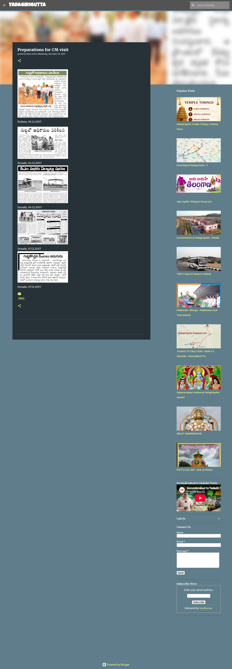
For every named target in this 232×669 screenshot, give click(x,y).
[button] (19, 61)
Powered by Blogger (118, 664)
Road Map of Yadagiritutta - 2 (192, 165)
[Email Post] (19, 295)
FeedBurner (206, 608)
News (21, 298)
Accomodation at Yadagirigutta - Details (198, 237)
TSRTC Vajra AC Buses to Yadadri (194, 274)
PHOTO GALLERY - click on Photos (194, 470)
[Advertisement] (166, 181)
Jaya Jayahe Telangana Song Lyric (194, 201)
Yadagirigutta (27, 5)
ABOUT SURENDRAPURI (189, 433)
